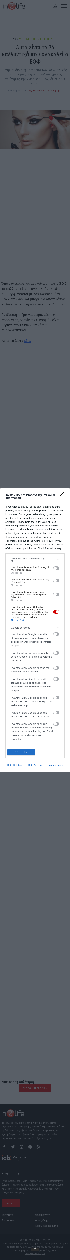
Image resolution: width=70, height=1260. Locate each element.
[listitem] (35, 559)
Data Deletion (14, 765)
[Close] (63, 495)
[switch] (56, 568)
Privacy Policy (55, 765)
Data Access (35, 765)
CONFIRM (21, 752)
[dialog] (35, 630)
